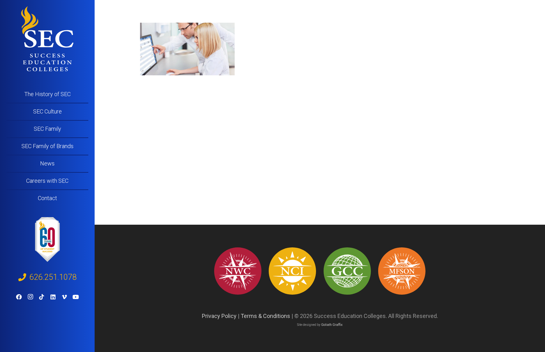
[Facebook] (19, 297)
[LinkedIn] (53, 297)
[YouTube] (75, 297)
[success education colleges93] (292, 271)
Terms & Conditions (265, 316)
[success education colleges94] (347, 271)
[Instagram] (30, 297)
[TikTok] (41, 297)
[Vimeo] (64, 297)
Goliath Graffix (332, 324)
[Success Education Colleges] (47, 38)
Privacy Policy (219, 316)
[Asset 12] (401, 271)
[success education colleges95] (237, 271)
